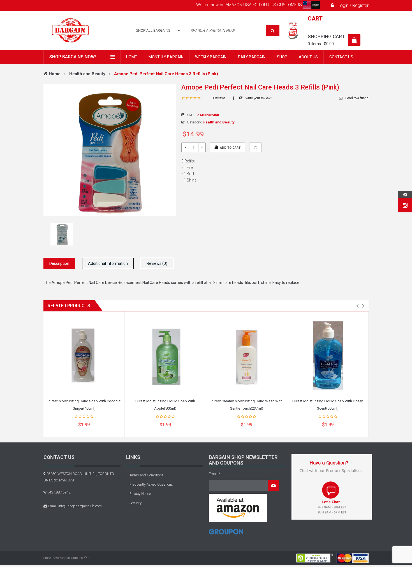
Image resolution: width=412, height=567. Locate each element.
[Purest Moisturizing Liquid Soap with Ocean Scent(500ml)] (327, 355)
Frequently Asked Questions (151, 484)
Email (214, 474)
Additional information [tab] (108, 263)
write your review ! (259, 98)
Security (135, 503)
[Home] (226, 534)
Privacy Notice (140, 494)
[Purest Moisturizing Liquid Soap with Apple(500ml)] (165, 355)
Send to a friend (357, 98)
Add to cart (230, 148)
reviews (219, 98)
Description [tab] (59, 263)
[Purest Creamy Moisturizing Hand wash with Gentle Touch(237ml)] (246, 355)
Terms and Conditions (146, 475)
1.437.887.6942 (58, 492)
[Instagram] (405, 205)
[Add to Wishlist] (255, 147)
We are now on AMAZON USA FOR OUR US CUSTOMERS (249, 4)
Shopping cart (326, 36)
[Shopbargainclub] (80, 30)
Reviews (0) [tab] (157, 263)
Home (55, 73)
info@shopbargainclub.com (80, 506)
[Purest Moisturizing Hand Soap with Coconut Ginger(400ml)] (83, 355)
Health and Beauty (87, 73)
